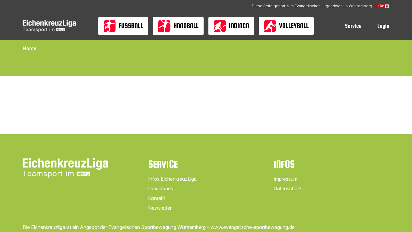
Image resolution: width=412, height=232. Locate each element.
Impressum (285, 179)
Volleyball (294, 26)
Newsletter (160, 208)
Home (29, 48)
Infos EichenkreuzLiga (172, 179)
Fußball (131, 26)
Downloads (160, 188)
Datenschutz (288, 188)
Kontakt (156, 198)
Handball (186, 26)
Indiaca (239, 26)
